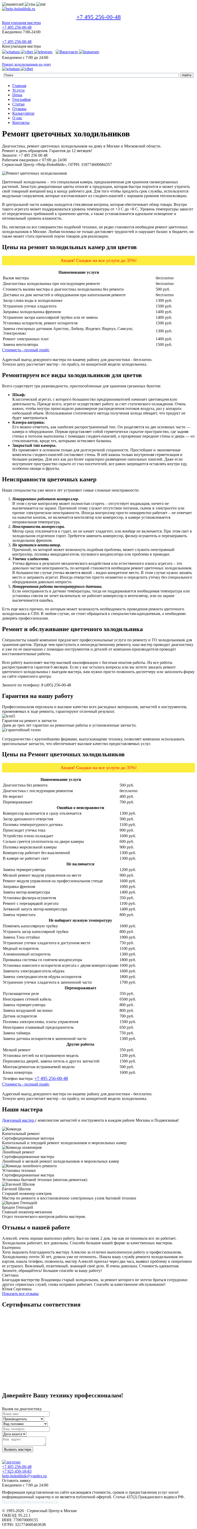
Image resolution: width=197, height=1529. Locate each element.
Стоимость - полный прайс (26, 350)
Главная (19, 85)
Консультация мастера (21, 22)
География (21, 99)
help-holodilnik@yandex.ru (24, 1476)
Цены (17, 95)
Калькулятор (23, 113)
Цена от (139, 779)
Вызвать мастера (17, 1449)
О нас (17, 118)
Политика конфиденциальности (30, 1501)
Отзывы (19, 109)
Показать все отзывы (20, 1293)
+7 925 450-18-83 (17, 1471)
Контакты (20, 122)
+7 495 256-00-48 (98, 17)
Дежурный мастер (18, 1120)
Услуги (18, 90)
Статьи (18, 104)
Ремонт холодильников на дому (26, 64)
